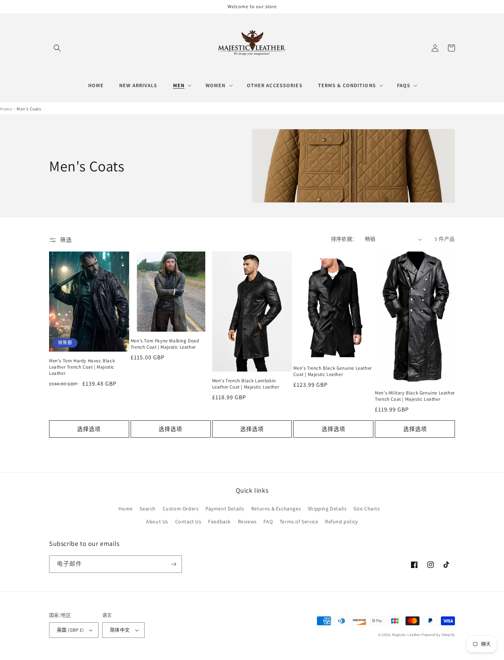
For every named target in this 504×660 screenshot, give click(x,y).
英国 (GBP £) (70, 630)
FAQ (268, 521)
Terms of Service (299, 521)
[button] (57, 48)
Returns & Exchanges (276, 508)
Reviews (247, 521)
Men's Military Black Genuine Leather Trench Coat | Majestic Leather (415, 396)
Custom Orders (181, 508)
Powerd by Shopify (438, 634)
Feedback (219, 521)
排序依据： (344, 239)
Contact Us (188, 521)
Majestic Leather (406, 634)
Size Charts (366, 508)
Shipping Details (327, 508)
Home (125, 508)
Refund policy (341, 521)
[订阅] (173, 564)
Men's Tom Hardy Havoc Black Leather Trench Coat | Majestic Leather (82, 367)
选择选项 (89, 428)
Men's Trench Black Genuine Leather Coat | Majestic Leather (332, 371)
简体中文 (120, 630)
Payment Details (225, 508)
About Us (157, 521)
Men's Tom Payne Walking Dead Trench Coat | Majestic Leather (165, 344)
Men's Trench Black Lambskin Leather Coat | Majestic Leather (245, 384)
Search (147, 508)
